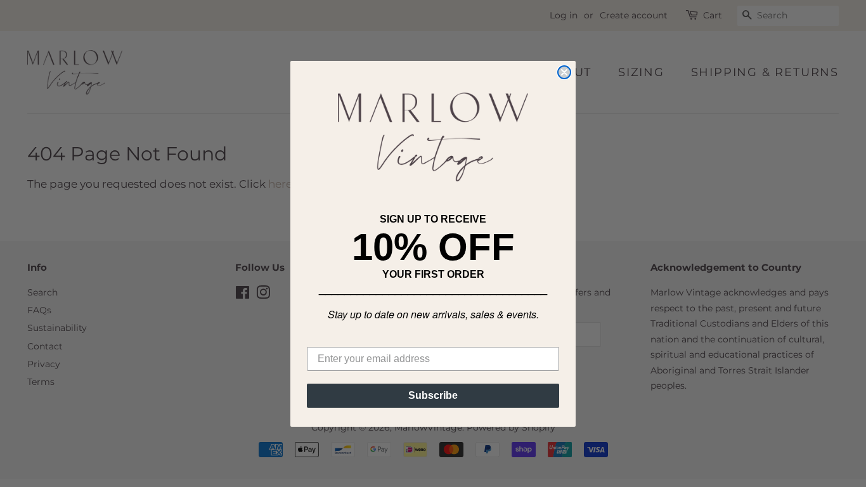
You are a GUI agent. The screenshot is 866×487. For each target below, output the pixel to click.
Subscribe (433, 395)
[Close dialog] (564, 72)
